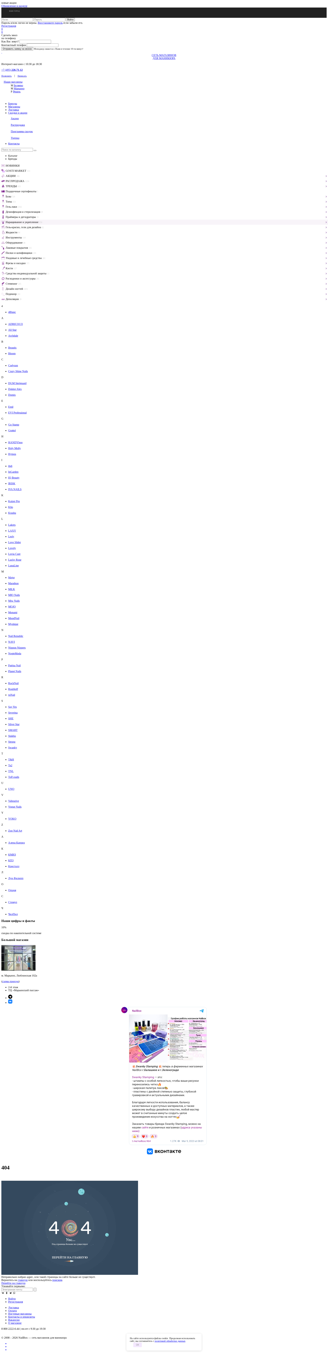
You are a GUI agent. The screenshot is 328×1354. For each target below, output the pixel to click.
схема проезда (10, 981)
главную (23, 1280)
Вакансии (14, 1319)
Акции (15, 118)
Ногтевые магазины (20, 1313)
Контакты (14, 143)
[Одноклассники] (6, 1292)
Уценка (15, 137)
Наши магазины (13, 81)
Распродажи (18, 124)
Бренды (12, 103)
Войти (12, 1298)
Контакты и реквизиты (21, 1316)
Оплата (12, 1310)
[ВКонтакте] (2, 1292)
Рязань (16, 91)
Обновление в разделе (14, 5)
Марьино (19, 88)
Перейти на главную (13, 1283)
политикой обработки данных (170, 1341)
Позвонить (6, 76)
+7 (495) (12, 69)
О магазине (15, 1323)
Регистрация (8, 25)
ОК (137, 1345)
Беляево (18, 85)
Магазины (14, 106)
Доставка (13, 109)
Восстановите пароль (50, 22)
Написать (22, 76)
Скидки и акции (17, 112)
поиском (57, 1280)
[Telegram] (10, 1292)
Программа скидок (22, 131)
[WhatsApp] (14, 1292)
